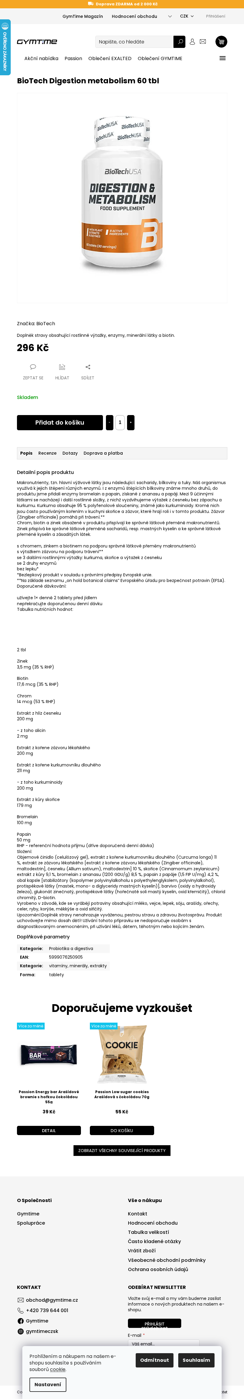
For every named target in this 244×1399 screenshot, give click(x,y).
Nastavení (48, 1384)
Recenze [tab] (47, 453)
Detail (49, 1131)
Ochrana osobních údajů (158, 1269)
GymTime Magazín (82, 16)
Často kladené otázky (154, 1241)
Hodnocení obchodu (134, 16)
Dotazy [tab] (70, 453)
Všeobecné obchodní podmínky (167, 1260)
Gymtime (28, 1214)
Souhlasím (196, 1360)
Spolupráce (31, 1223)
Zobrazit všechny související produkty (122, 1151)
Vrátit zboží (142, 1251)
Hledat (179, 42)
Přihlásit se (153, 1324)
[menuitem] (41, 58)
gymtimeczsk (42, 1331)
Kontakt (137, 1214)
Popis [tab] (26, 453)
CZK (184, 16)
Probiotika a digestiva (71, 949)
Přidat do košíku (59, 422)
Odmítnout (154, 1360)
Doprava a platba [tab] (103, 453)
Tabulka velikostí (148, 1232)
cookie (57, 1369)
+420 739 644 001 (47, 1310)
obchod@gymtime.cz (52, 1300)
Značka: (36, 323)
